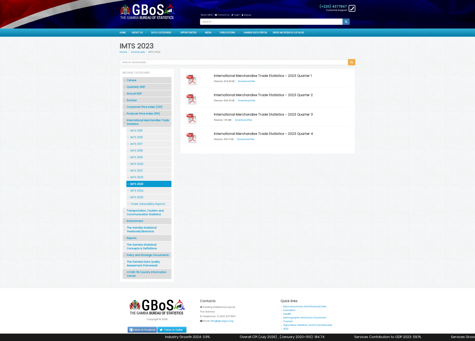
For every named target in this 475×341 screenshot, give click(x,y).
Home (123, 32)
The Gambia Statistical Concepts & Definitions (142, 246)
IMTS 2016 (136, 137)
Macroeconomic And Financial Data (304, 306)
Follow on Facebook (144, 329)
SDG (285, 328)
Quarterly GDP (136, 87)
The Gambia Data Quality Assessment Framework (143, 263)
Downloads (138, 52)
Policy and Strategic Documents (148, 255)
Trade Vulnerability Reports (147, 204)
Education (289, 310)
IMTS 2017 (136, 144)
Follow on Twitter (173, 329)
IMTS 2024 (137, 190)
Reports (132, 238)
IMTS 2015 (136, 130)
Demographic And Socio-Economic (304, 317)
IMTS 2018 (136, 150)
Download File (246, 81)
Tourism (288, 321)
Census (131, 80)
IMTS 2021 (136, 170)
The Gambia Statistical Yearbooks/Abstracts (141, 229)
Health (287, 314)
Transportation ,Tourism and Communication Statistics (145, 212)
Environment (135, 221)
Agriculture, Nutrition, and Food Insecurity (307, 325)
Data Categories (161, 32)
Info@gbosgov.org (222, 321)
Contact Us (223, 14)
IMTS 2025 (136, 197)
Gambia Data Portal (255, 32)
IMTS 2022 (136, 177)
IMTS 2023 (136, 184)
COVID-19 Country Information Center (146, 274)
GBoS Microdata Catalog (288, 32)
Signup (247, 14)
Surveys (132, 100)
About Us (137, 32)
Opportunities (188, 32)
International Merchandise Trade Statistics (148, 122)
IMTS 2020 (136, 164)
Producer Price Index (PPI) (143, 113)
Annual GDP (134, 93)
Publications (227, 32)
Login (237, 14)
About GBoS (207, 14)
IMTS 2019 (136, 157)
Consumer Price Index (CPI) (145, 107)
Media (208, 32)
